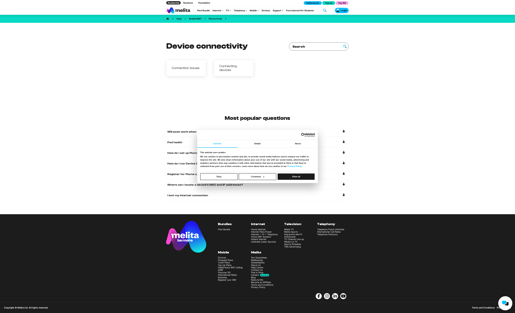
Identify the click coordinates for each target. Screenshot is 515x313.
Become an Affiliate (261, 282)
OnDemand (289, 236)
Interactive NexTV (293, 234)
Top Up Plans (224, 265)
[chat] (505, 303)
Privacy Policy (258, 287)
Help (179, 19)
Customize (256, 176)
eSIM (220, 270)
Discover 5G (224, 272)
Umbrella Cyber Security (263, 241)
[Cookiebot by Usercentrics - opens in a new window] (303, 135)
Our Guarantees (259, 257)
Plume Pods (215, 19)
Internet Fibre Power (261, 231)
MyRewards (312, 3)
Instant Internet (258, 239)
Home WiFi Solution (261, 236)
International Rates (227, 275)
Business (188, 2)
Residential (173, 2)
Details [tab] (257, 143)
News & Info (257, 280)
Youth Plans (224, 262)
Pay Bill (342, 3)
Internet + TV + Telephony (264, 234)
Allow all (296, 176)
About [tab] (298, 143)
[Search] (345, 46)
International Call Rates (329, 231)
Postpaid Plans (225, 260)
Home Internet (258, 229)
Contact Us (257, 270)
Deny (219, 176)
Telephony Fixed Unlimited (330, 229)
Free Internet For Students (300, 10)
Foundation (204, 2)
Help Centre (257, 267)
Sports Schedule (292, 244)
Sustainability (258, 262)
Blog (253, 277)
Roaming (222, 277)
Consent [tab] (217, 143)
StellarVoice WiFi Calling (230, 267)
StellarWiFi (195, 19)
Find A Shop (257, 272)
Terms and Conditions (262, 284)
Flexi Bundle (203, 10)
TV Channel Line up (294, 239)
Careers (255, 275)
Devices (266, 10)
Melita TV (289, 229)
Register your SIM (227, 280)
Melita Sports (291, 231)
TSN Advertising (292, 246)
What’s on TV (290, 241)
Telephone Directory (327, 234)
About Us (256, 265)
